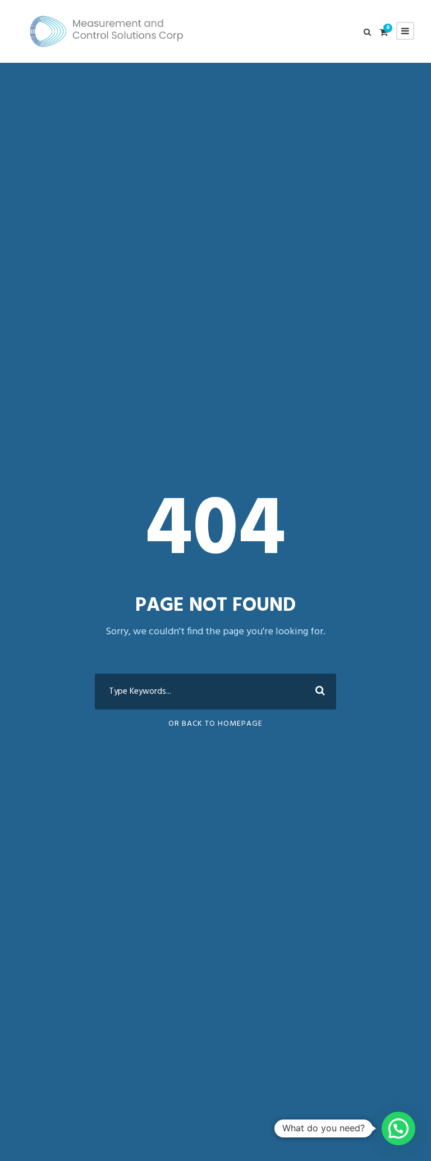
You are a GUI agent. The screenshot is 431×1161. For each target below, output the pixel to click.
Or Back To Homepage (215, 723)
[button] (398, 1128)
